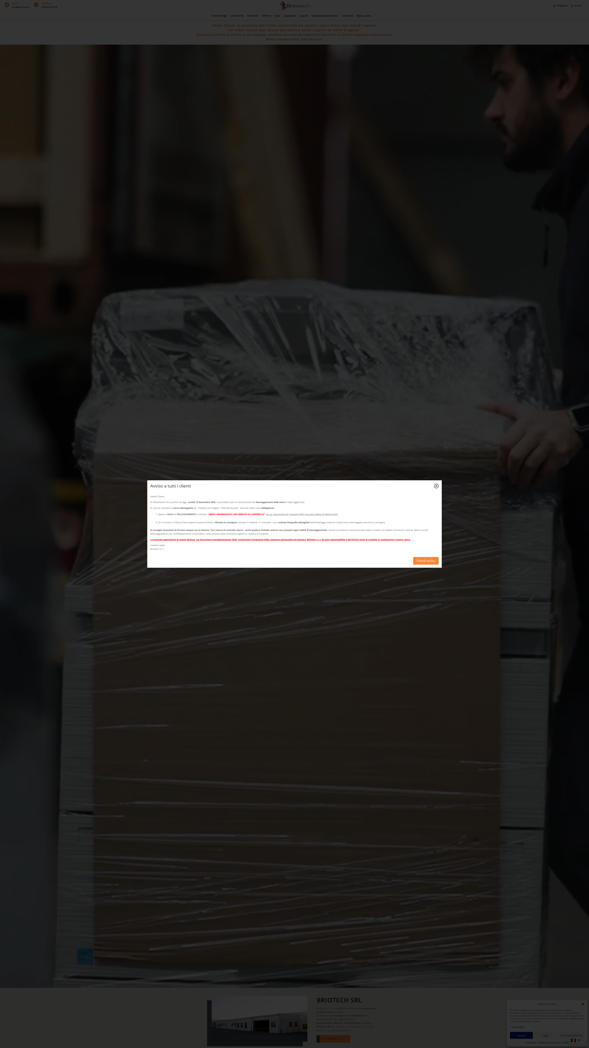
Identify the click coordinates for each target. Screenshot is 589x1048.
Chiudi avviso (426, 561)
